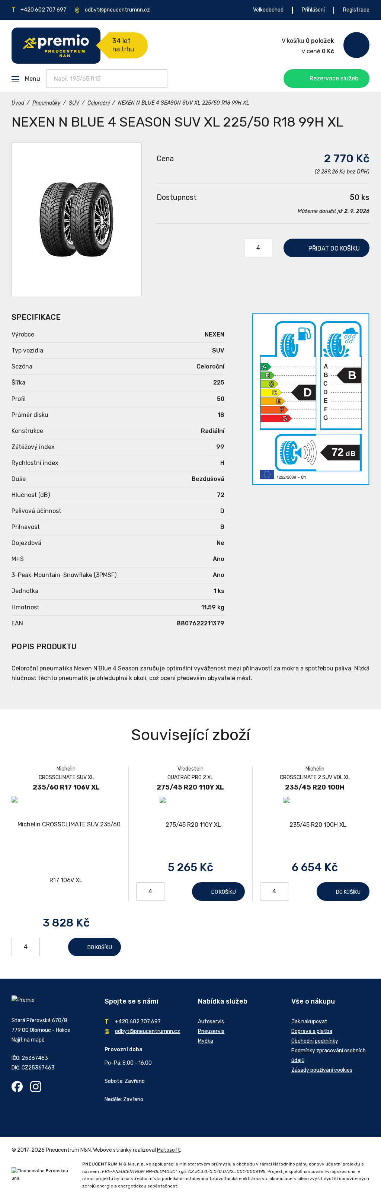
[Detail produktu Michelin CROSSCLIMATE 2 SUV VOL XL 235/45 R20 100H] (314, 825)
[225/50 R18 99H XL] (76, 219)
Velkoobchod (268, 10)
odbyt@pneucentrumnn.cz (117, 10)
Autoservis (211, 1021)
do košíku (334, 248)
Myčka (205, 1041)
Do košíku (99, 947)
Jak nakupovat (309, 1021)
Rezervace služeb (334, 78)
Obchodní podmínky (314, 1041)
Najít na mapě (28, 1040)
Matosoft (168, 1150)
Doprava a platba (311, 1031)
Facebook (17, 1086)
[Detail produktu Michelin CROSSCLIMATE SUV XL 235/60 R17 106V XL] (66, 852)
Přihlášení (313, 10)
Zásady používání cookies (321, 1070)
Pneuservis (211, 1031)
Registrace (356, 10)
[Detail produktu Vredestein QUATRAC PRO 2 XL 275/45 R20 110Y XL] (190, 825)
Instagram (35, 1086)
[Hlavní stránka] (56, 46)
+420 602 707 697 (43, 10)
